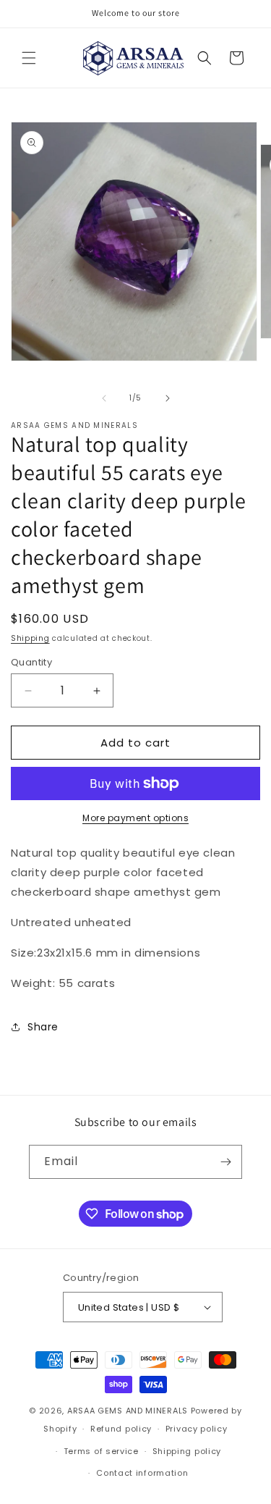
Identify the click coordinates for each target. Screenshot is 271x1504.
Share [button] (43, 1027)
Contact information (142, 1473)
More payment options (135, 818)
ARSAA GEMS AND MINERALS (127, 1410)
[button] (29, 58)
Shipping (30, 638)
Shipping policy (187, 1451)
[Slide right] (168, 398)
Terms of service (101, 1451)
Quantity (31, 662)
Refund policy (121, 1428)
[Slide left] (104, 398)
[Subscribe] (225, 1162)
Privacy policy (196, 1428)
